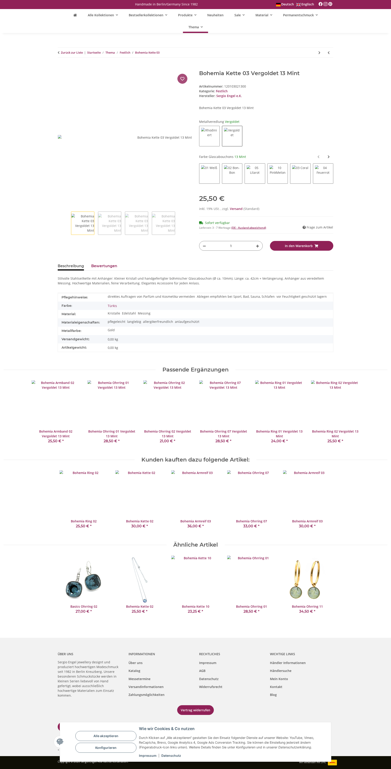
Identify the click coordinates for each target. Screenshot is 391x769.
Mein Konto (279, 679)
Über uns (136, 663)
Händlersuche (280, 671)
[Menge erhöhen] (257, 245)
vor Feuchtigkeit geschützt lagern (302, 296)
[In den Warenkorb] (61, 67)
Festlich (222, 91)
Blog (273, 695)
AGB (202, 671)
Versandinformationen (146, 687)
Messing (144, 313)
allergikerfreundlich (158, 321)
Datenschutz (209, 679)
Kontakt (276, 687)
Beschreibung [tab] (71, 266)
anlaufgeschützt (187, 321)
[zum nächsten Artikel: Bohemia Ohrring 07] (319, 52)
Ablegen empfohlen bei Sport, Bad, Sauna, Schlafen (236, 296)
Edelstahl (129, 313)
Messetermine (139, 679)
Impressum (207, 663)
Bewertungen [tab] (104, 266)
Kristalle (114, 313)
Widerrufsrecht (210, 687)
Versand (236, 209)
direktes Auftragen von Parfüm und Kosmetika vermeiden (151, 296)
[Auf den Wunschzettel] (182, 79)
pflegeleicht (116, 321)
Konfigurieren (106, 748)
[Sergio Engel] (75, 15)
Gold (111, 330)
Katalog (134, 671)
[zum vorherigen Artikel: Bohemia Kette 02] (328, 52)
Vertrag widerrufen (195, 710)
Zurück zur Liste (72, 52)
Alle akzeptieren (105, 736)
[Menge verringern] (204, 245)
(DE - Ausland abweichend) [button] (248, 228)
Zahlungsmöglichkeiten (147, 695)
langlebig (134, 321)
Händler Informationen (288, 663)
